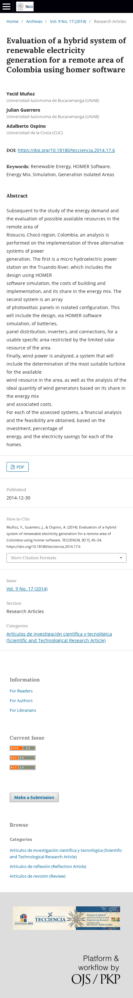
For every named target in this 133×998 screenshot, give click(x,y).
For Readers (21, 691)
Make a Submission (34, 797)
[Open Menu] (6, 6)
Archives (34, 21)
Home (12, 21)
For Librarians (23, 710)
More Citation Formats (33, 557)
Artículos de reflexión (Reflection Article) (48, 866)
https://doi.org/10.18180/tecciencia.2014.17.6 (66, 150)
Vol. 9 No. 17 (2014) (68, 21)
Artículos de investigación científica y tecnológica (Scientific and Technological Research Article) (59, 637)
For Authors (21, 700)
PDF (19, 467)
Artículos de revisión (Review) (38, 876)
